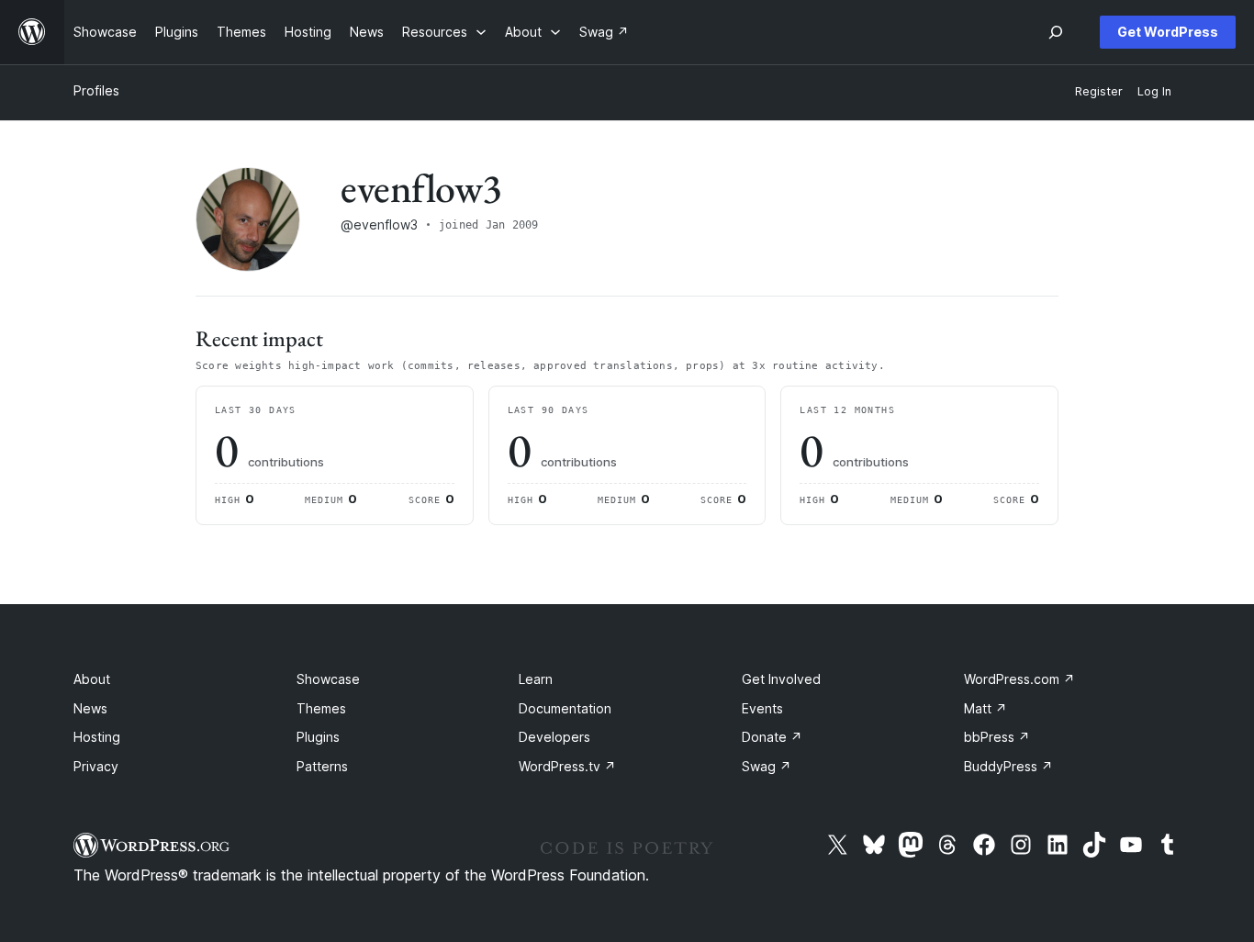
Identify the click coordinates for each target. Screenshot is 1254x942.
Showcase (328, 679)
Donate (772, 737)
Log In (1154, 91)
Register (1099, 91)
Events (762, 708)
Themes (321, 708)
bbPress (997, 737)
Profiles (96, 90)
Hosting (96, 737)
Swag (766, 766)
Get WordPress (1167, 31)
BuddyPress (1008, 766)
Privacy (95, 766)
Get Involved (781, 679)
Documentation (565, 708)
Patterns (322, 766)
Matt (985, 708)
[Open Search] (1055, 32)
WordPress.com (1019, 679)
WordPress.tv (567, 766)
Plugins (318, 737)
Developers (554, 737)
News (90, 708)
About (91, 679)
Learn (536, 679)
